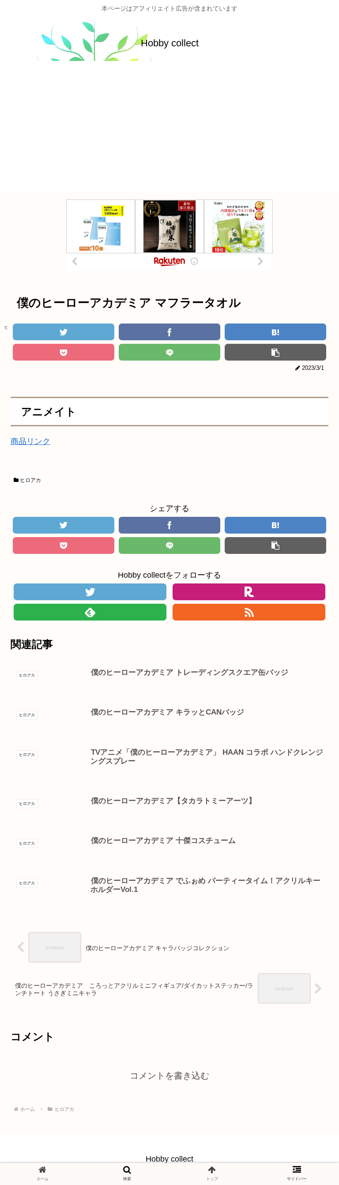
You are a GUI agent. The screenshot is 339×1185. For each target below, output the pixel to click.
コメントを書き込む (169, 1075)
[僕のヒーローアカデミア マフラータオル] (275, 332)
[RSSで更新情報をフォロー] (249, 612)
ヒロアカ (30, 480)
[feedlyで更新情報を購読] (90, 612)
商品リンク (30, 441)
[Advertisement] (169, 130)
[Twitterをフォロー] (90, 591)
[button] (308, 882)
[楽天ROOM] (249, 591)
